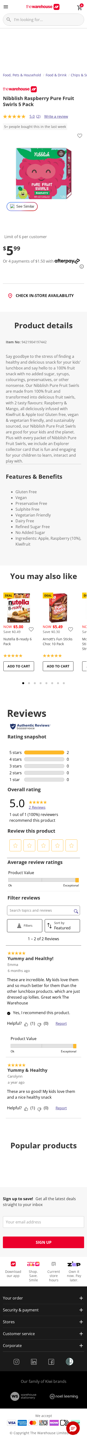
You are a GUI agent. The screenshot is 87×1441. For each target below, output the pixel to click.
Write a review (56, 116)
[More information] (80, 266)
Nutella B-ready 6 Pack (17, 641)
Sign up (43, 1242)
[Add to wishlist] (80, 136)
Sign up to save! (18, 1198)
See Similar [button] (25, 206)
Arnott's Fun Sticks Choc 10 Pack (57, 641)
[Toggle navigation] (6, 7)
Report (61, 1023)
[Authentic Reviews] (30, 726)
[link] (38, 803)
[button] (15, 845)
